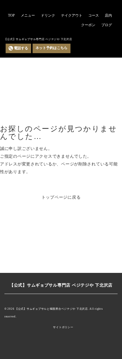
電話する (21, 48)
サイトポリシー (63, 327)
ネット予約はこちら (52, 48)
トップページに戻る (61, 197)
